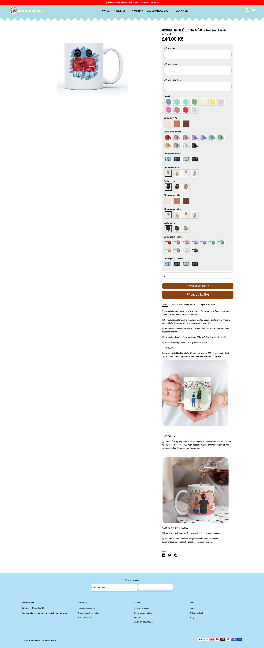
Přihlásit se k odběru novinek (155, 587)
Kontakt (137, 617)
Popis (165, 305)
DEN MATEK (182, 11)
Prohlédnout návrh (198, 285)
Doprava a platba (207, 305)
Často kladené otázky (143, 613)
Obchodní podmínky (86, 609)
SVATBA (105, 11)
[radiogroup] (198, 106)
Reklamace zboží (85, 617)
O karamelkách (196, 613)
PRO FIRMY (137, 11)
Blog (192, 617)
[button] (198, 48)
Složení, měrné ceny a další (183, 305)
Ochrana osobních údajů (88, 613)
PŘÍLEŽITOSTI (120, 11)
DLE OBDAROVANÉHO (158, 11)
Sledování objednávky (143, 622)
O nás (192, 609)
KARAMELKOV (39, 640)
